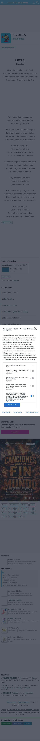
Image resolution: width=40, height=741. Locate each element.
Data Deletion (6, 412)
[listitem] (20, 366)
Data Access (18, 412)
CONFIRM (12, 405)
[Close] (36, 329)
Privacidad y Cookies (31, 412)
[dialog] (20, 370)
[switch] (32, 371)
